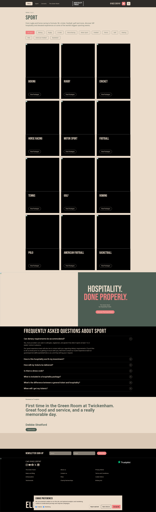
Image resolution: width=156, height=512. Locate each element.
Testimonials (31, 429)
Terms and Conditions (102, 473)
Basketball (55, 38)
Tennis (106, 32)
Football (96, 32)
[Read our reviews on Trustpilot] (124, 462)
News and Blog (30, 473)
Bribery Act (98, 480)
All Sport (30, 32)
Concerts (43, 3)
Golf (115, 32)
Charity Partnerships (67, 480)
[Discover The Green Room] (39, 299)
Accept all (116, 506)
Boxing (40, 32)
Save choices (106, 506)
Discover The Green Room (105, 312)
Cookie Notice (99, 477)
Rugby (50, 32)
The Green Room (54, 3)
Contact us (64, 473)
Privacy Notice (99, 470)
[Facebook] (32, 465)
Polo (29, 38)
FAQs (62, 477)
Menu (29, 3)
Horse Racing (71, 32)
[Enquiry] (123, 3)
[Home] (78, 3)
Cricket (60, 32)
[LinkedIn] (38, 465)
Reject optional (94, 506)
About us (63, 470)
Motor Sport (84, 32)
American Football (41, 38)
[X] (35, 465)
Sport (36, 3)
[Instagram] (27, 465)
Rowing (124, 32)
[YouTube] (30, 465)
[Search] (128, 3)
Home (27, 12)
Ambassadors (30, 477)
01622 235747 (115, 3)
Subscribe (102, 453)
